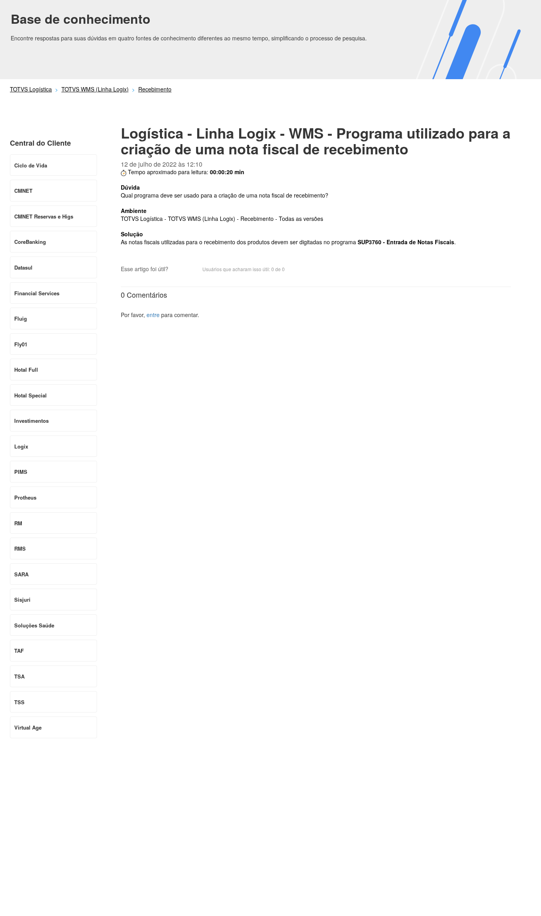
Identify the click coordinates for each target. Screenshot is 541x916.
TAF (19, 650)
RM (18, 523)
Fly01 (20, 344)
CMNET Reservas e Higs (43, 216)
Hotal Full (26, 369)
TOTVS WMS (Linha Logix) (95, 89)
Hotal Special (30, 395)
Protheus (25, 497)
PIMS (20, 471)
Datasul (23, 267)
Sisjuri (22, 599)
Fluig (20, 318)
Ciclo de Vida (30, 165)
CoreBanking (30, 241)
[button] (178, 270)
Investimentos (31, 420)
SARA (21, 574)
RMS (20, 548)
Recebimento (154, 89)
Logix (21, 446)
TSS (19, 702)
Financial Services (36, 293)
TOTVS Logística (31, 89)
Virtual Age (28, 727)
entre (153, 315)
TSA (19, 676)
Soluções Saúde (34, 625)
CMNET (23, 190)
